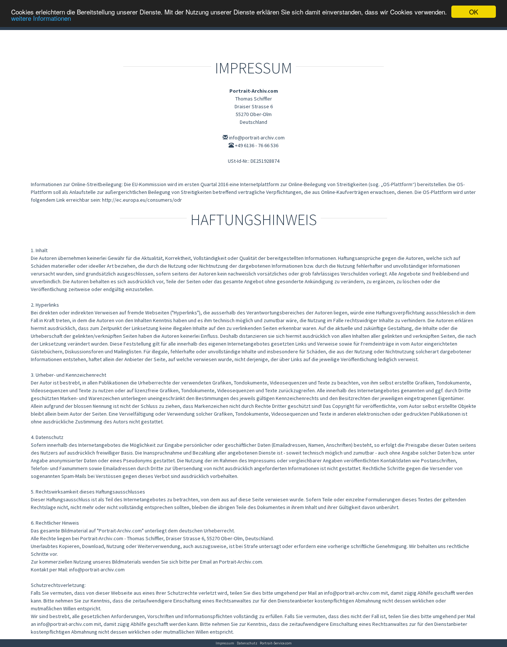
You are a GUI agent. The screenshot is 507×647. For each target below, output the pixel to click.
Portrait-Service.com (276, 643)
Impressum (225, 643)
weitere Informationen (41, 18)
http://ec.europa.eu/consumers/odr (142, 200)
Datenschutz (247, 643)
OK (473, 11)
